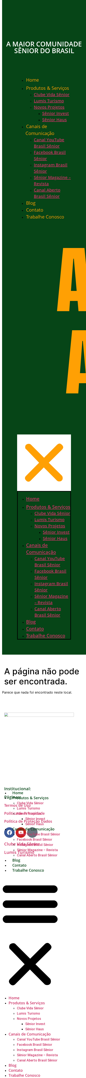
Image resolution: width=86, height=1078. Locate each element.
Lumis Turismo (49, 101)
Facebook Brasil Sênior (34, 840)
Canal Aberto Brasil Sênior (37, 855)
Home (32, 80)
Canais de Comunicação (39, 129)
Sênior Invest (55, 113)
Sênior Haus (54, 119)
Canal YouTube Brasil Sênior (38, 834)
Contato (34, 210)
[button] (44, 355)
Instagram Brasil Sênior (35, 845)
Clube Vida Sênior (52, 94)
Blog (30, 203)
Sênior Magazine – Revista (37, 850)
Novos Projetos (49, 107)
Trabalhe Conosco (45, 216)
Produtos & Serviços (47, 88)
